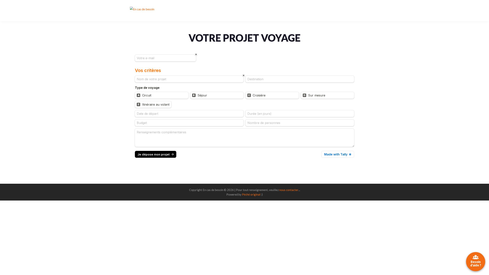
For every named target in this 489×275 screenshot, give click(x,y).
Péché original (251, 194)
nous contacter (288, 190)
